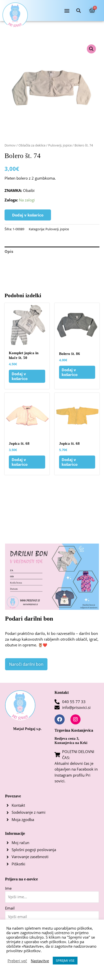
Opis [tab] (9, 251)
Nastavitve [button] (40, 960)
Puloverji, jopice (60, 145)
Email (10, 908)
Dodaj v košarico (27, 214)
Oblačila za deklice (31, 145)
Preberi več (17, 960)
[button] (67, 11)
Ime (8, 888)
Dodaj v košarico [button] (20, 376)
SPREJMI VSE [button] (65, 960)
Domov (10, 145)
